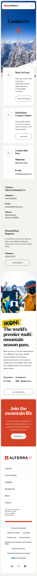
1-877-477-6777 (10, 256)
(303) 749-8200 (11, 198)
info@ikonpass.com (23, 174)
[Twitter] (18, 566)
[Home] (12, 6)
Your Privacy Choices (20, 558)
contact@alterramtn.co (14, 206)
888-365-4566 (21, 163)
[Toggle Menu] (32, 6)
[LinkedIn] (12, 566)
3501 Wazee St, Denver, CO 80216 (12, 216)
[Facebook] (25, 566)
